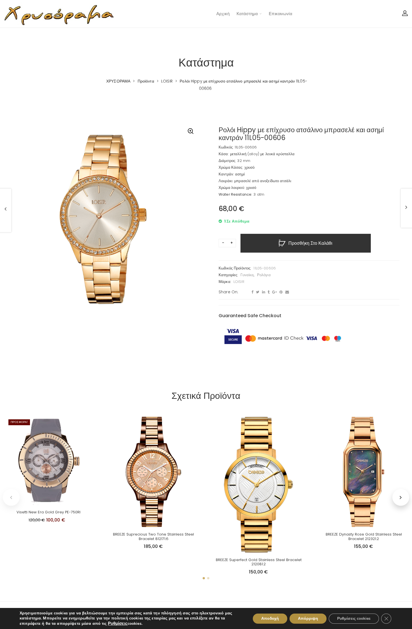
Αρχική (223, 14)
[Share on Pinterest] (280, 292)
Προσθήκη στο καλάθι (310, 243)
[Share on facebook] (251, 292)
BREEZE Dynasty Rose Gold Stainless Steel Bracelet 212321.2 (364, 536)
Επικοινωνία (280, 14)
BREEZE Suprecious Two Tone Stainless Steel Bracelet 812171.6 (153, 536)
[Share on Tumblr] (268, 292)
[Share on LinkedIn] (263, 292)
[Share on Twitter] (256, 292)
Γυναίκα (247, 275)
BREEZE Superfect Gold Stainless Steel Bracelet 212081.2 (259, 562)
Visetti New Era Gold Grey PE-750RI (48, 512)
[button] (190, 131)
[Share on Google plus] (274, 292)
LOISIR (238, 281)
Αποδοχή (270, 618)
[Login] (405, 13)
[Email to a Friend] (286, 292)
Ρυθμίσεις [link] (118, 623)
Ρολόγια (264, 275)
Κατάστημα (247, 14)
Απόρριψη (308, 618)
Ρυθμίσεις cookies (354, 618)
